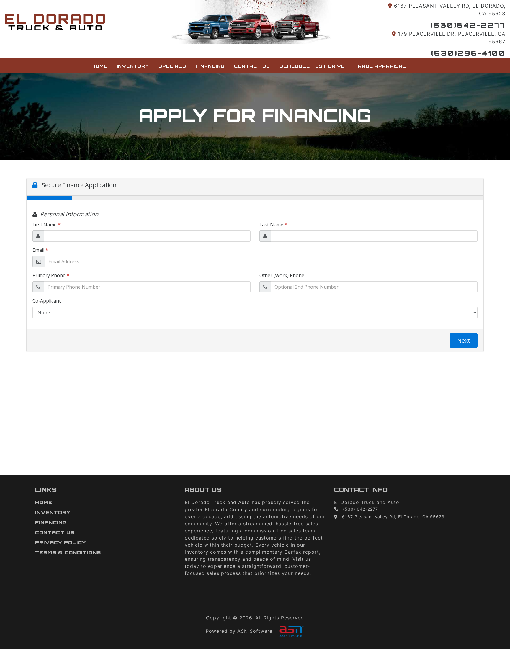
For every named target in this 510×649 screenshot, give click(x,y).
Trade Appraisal (380, 65)
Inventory (133, 65)
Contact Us (252, 65)
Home (99, 65)
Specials (172, 65)
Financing (210, 65)
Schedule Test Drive (312, 65)
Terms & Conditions (68, 552)
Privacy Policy (60, 542)
